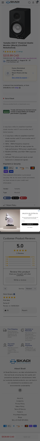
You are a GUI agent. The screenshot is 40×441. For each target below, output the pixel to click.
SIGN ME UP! (30, 224)
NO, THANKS (30, 227)
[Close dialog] (38, 210)
